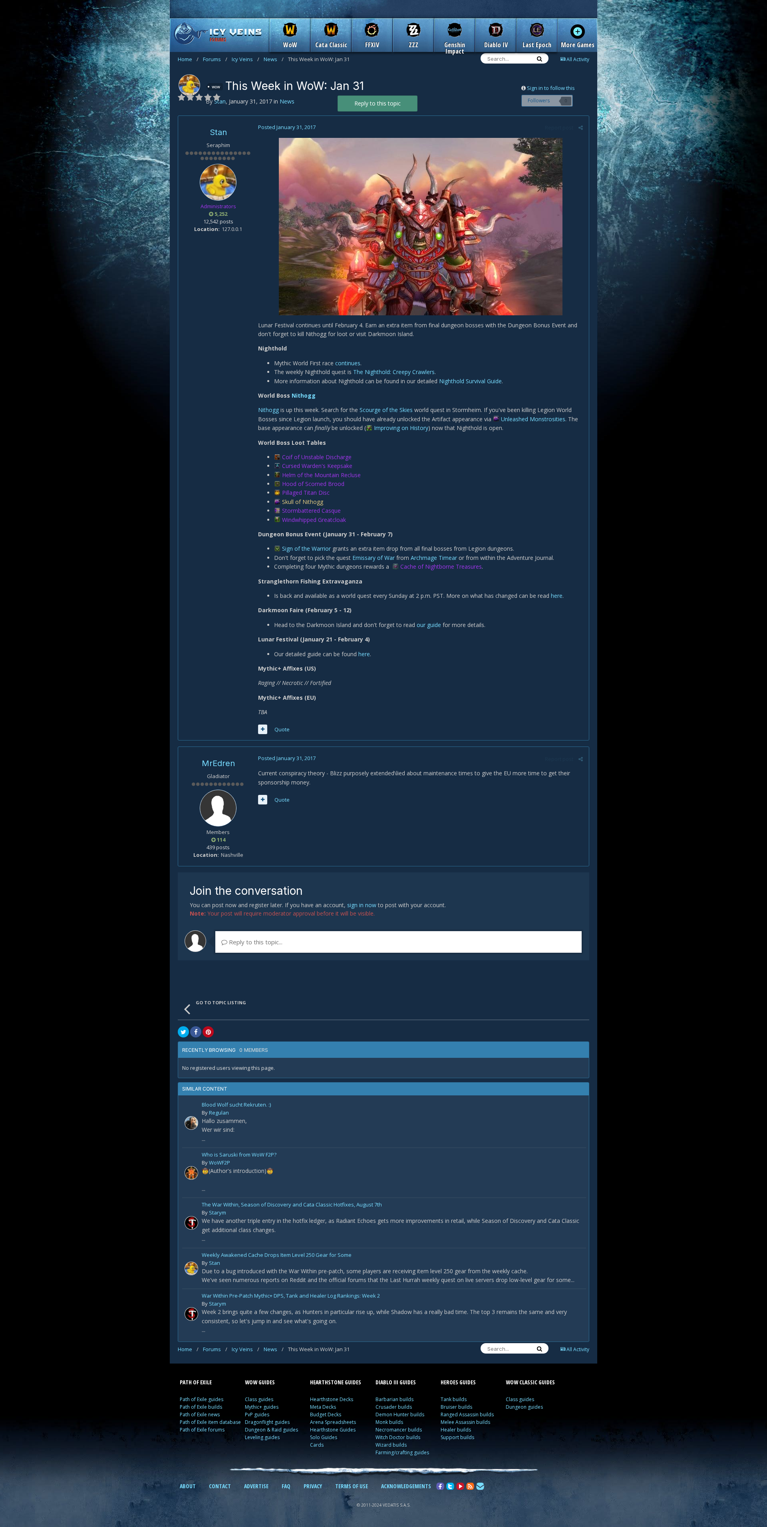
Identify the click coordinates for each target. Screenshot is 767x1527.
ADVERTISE (256, 1486)
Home (188, 59)
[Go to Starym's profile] (191, 1223)
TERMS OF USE (351, 1486)
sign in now (361, 905)
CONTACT (220, 1486)
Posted (287, 127)
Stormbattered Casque (311, 510)
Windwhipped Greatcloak (314, 520)
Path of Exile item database (210, 1422)
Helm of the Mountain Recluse (321, 475)
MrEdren (218, 763)
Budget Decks (325, 1414)
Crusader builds (394, 1407)
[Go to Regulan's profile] (191, 1123)
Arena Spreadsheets (333, 1422)
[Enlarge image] (420, 225)
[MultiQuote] (262, 729)
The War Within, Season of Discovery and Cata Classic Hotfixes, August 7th (292, 1205)
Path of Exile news (200, 1414)
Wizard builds (391, 1444)
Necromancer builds (399, 1429)
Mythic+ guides (261, 1407)
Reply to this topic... (254, 942)
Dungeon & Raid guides (271, 1429)
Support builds (457, 1437)
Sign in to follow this (551, 88)
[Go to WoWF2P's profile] (191, 1173)
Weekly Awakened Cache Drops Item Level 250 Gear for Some (277, 1255)
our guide (429, 625)
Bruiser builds (456, 1407)
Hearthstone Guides (333, 1429)
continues (347, 363)
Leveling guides (262, 1437)
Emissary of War (373, 557)
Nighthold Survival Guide (470, 381)
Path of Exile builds (201, 1407)
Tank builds (454, 1399)
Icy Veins (245, 59)
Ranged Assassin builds (467, 1414)
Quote (282, 729)
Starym (217, 1212)
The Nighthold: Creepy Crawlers (394, 372)
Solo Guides (323, 1437)
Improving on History (401, 428)
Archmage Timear (434, 557)
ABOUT (188, 1486)
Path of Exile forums (202, 1429)
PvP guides (257, 1414)
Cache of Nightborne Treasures (441, 566)
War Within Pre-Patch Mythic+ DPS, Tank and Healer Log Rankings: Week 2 (291, 1296)
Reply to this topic (377, 103)
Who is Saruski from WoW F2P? (239, 1155)
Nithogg (304, 395)
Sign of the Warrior (306, 548)
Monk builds (389, 1422)
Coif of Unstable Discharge (317, 457)
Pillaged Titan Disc (306, 492)
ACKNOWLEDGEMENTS (406, 1486)
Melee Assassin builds (465, 1422)
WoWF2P (219, 1162)
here (556, 595)
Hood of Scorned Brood (313, 484)
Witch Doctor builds (398, 1437)
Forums (215, 59)
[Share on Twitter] (183, 1031)
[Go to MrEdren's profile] (218, 808)
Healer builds (456, 1429)
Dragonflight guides (267, 1422)
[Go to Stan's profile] (189, 85)
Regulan (219, 1112)
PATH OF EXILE (196, 1382)
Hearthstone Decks (331, 1399)
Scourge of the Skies (386, 410)
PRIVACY (313, 1486)
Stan (218, 132)
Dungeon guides (524, 1407)
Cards (317, 1444)
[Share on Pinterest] (208, 1031)
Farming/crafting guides (402, 1452)
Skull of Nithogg (302, 502)
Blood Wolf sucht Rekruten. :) (236, 1105)
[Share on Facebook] (195, 1031)
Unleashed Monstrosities (533, 419)
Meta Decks (323, 1407)
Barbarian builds (394, 1399)
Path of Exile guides (201, 1399)
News (274, 59)
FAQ (286, 1486)
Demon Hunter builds (400, 1414)
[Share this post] (580, 127)
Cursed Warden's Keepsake (317, 466)
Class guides (259, 1399)
